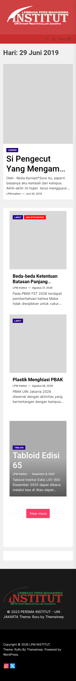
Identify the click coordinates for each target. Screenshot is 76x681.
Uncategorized (35, 217)
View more (38, 513)
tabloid (19, 447)
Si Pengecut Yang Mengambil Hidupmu (37, 168)
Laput (17, 217)
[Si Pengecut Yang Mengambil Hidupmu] (38, 104)
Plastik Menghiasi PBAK (38, 379)
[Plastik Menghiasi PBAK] (38, 343)
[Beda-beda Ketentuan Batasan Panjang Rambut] (38, 240)
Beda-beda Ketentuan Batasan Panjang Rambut (35, 282)
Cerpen (12, 150)
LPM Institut (13, 193)
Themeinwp (54, 617)
